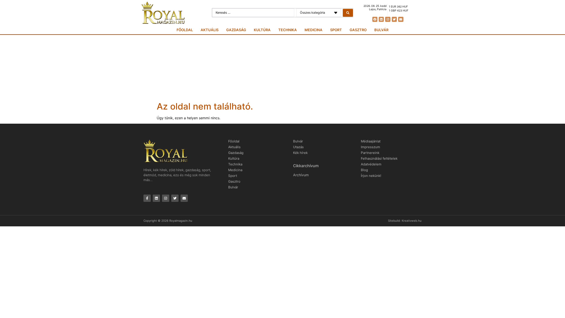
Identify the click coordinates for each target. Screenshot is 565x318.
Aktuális (209, 30)
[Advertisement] (282, 68)
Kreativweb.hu (412, 220)
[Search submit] (348, 13)
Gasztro (358, 30)
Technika (287, 30)
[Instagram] (387, 19)
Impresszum (370, 147)
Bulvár (381, 30)
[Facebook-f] (147, 198)
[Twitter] (394, 19)
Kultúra (262, 30)
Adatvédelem (371, 164)
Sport (336, 30)
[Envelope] (400, 19)
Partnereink (370, 153)
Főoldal (185, 30)
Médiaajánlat (370, 141)
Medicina (313, 30)
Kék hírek (300, 153)
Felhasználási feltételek (379, 158)
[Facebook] (374, 19)
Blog (364, 170)
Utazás (298, 147)
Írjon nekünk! (371, 176)
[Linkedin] (381, 19)
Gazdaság (236, 30)
